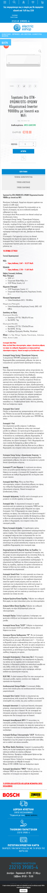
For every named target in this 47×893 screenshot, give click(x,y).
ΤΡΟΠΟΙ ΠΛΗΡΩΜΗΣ (23, 187)
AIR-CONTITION (26, 34)
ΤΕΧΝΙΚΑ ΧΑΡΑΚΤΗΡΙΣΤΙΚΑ (23, 177)
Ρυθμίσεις (28, 887)
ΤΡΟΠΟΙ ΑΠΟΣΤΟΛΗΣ (23, 182)
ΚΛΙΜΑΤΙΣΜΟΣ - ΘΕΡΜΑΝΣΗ (11, 34)
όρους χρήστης (31, 815)
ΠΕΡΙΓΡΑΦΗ (23, 171)
